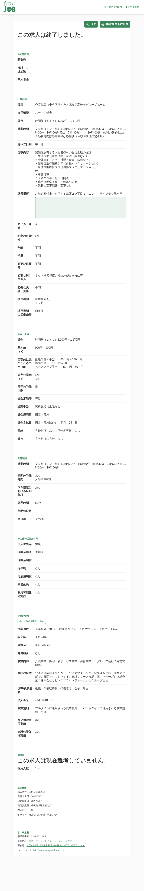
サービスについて (113, 7)
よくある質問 (132, 7)
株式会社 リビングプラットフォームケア (50, 841)
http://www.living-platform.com (48, 850)
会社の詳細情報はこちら (31, 621)
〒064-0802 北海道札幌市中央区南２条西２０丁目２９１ (56, 845)
